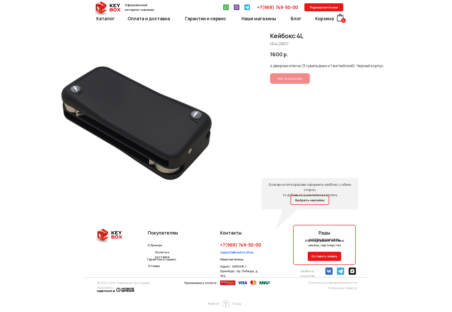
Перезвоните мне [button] (324, 7)
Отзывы (154, 266)
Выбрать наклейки (309, 200)
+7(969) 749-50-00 (277, 7)
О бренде (155, 245)
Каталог (105, 19)
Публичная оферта (342, 288)
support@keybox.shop (237, 252)
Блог (296, 19)
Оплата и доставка (149, 19)
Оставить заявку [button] (324, 256)
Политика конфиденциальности (332, 282)
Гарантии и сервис (205, 19)
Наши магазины (259, 19)
